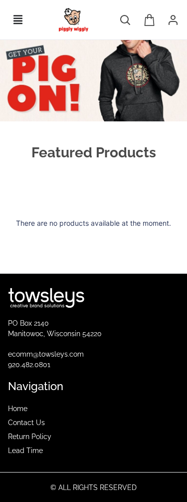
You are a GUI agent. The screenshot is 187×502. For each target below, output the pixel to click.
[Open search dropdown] (125, 20)
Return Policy (29, 437)
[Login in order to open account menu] (173, 20)
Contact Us (26, 423)
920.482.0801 (29, 365)
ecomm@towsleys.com (46, 354)
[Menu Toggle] (17, 19)
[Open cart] (150, 20)
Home (17, 409)
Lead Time (25, 451)
